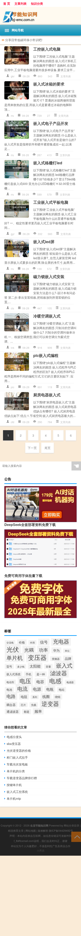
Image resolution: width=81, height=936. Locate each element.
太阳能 (35, 666)
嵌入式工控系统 (17, 791)
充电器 (61, 641)
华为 (56, 650)
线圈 (46, 696)
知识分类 (37, 3)
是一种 (41, 674)
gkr (12, 76)
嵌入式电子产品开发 (50, 123)
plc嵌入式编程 (45, 355)
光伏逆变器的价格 (19, 750)
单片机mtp (14, 798)
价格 (22, 642)
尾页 (47, 448)
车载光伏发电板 (17, 764)
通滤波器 (12, 711)
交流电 (10, 642)
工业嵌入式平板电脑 (50, 202)
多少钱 (20, 666)
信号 (44, 642)
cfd (12, 422)
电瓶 (50, 689)
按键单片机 (14, 785)
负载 (33, 705)
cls (12, 308)
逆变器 (50, 703)
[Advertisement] (40, 896)
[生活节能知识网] (40, 16)
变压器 (37, 657)
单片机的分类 (16, 771)
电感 (55, 680)
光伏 (12, 648)
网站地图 (30, 830)
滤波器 (58, 673)
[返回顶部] (76, 836)
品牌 (68, 658)
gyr (12, 234)
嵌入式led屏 (43, 241)
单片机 (14, 657)
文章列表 (20, 3)
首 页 (6, 3)
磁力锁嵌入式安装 (48, 276)
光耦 (29, 649)
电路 (11, 696)
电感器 (70, 682)
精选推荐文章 (16, 830)
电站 (61, 689)
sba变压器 (14, 743)
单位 (67, 650)
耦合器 (11, 704)
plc (12, 387)
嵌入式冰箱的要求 (48, 84)
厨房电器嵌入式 (46, 395)
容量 (48, 666)
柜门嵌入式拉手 (17, 757)
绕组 (57, 697)
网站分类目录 (71, 825)
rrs (12, 115)
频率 (38, 711)
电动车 (10, 682)
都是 (26, 712)
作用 (32, 642)
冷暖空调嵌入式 (46, 316)
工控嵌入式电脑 (46, 49)
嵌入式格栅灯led (47, 163)
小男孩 (40, 850)
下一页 (32, 448)
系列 (34, 697)
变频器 (56, 658)
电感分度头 (14, 737)
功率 (43, 649)
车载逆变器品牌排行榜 (22, 778)
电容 (40, 681)
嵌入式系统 (13, 674)
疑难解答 (43, 830)
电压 (25, 681)
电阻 (24, 696)
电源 (37, 689)
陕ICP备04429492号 (61, 830)
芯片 (23, 705)
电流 (22, 688)
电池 (9, 689)
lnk (12, 347)
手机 (28, 674)
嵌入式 (64, 665)
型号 (9, 666)
